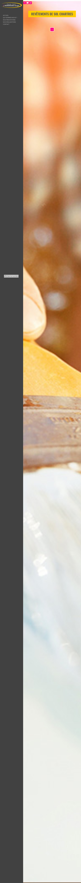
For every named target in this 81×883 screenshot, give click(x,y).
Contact (6, 24)
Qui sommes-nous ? (10, 17)
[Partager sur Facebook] (24, 2)
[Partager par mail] (30, 2)
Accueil (6, 15)
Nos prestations (9, 20)
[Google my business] (27, 2)
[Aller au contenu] (52, 29)
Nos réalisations (9, 22)
